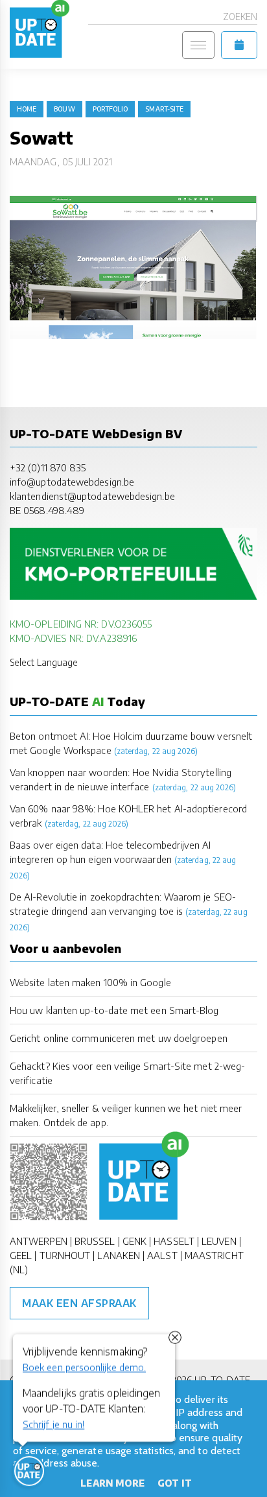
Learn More (112, 1483)
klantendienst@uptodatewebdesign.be (92, 496)
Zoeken (240, 16)
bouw (64, 109)
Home (26, 109)
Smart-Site (164, 109)
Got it (174, 1483)
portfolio (110, 109)
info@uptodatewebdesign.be (72, 482)
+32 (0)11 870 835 (48, 467)
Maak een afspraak (79, 1303)
